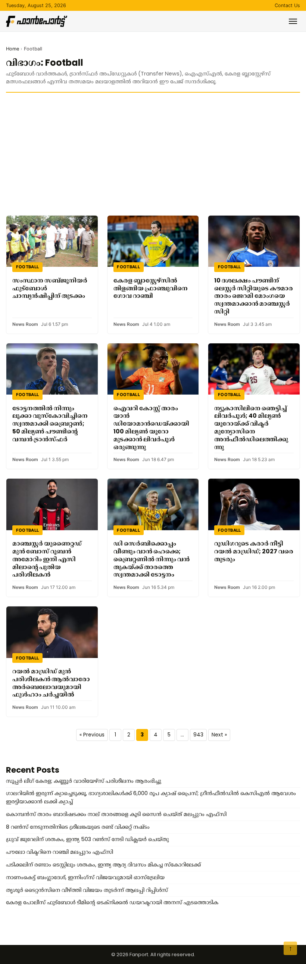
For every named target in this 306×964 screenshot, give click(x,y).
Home (12, 49)
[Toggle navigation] (293, 21)
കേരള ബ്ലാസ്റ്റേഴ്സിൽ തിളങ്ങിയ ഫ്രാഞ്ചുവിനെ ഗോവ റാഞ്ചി (150, 288)
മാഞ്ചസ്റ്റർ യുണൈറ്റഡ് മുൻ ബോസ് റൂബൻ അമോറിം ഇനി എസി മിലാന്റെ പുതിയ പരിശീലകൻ (47, 559)
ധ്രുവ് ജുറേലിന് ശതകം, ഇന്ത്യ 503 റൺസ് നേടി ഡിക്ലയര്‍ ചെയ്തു (87, 839)
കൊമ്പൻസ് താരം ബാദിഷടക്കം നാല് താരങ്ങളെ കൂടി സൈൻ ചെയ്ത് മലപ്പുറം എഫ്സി (116, 814)
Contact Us (287, 5)
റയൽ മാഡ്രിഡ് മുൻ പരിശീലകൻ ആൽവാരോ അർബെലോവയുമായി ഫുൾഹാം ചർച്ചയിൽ (51, 683)
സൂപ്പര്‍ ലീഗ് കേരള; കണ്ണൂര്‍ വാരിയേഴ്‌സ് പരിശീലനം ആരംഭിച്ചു (83, 781)
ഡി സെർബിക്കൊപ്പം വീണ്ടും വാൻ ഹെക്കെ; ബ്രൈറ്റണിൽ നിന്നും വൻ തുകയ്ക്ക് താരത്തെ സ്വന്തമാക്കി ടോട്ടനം (151, 559)
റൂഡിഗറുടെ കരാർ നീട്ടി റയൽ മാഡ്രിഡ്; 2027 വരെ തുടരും (253, 551)
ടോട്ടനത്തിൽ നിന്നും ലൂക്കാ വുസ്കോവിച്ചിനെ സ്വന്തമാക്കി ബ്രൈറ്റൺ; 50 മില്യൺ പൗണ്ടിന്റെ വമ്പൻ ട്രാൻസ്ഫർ (50, 424)
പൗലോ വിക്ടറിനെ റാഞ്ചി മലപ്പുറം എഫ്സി (59, 852)
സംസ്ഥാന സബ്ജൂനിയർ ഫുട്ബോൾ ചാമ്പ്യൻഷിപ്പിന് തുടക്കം (49, 288)
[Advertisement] (153, 154)
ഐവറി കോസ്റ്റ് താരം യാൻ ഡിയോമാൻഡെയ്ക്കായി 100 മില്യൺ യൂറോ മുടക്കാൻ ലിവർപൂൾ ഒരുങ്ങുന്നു (151, 427)
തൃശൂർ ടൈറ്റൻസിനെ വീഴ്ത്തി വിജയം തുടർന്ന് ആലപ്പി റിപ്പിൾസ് (87, 890)
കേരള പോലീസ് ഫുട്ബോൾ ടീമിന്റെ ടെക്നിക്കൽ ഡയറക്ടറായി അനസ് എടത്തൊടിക (112, 902)
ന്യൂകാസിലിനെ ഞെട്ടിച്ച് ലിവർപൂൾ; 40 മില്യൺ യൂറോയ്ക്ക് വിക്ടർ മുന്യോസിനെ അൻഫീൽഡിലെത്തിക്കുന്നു (251, 427)
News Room (25, 324)
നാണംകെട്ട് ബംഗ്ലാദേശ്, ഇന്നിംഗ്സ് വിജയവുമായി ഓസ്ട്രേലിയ (85, 877)
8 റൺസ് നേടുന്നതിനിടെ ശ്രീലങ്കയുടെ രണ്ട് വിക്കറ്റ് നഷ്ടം (78, 827)
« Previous (91, 734)
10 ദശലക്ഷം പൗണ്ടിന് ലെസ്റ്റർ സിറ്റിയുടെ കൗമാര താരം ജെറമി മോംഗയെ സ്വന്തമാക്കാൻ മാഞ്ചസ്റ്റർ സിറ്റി (253, 296)
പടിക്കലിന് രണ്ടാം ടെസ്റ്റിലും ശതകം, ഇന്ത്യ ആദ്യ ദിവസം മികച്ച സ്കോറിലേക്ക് (103, 864)
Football (27, 266)
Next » (219, 734)
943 (198, 734)
